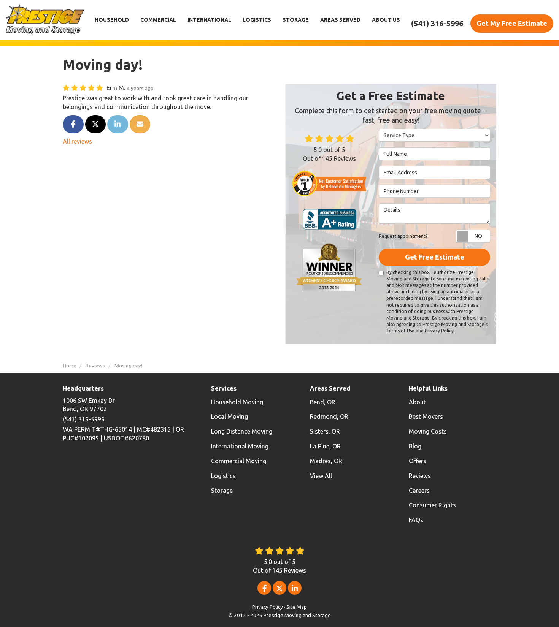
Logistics (223, 475)
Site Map (296, 607)
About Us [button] (386, 20)
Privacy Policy (439, 330)
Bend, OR (322, 402)
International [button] (209, 20)
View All (321, 475)
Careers (419, 490)
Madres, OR (326, 461)
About (417, 402)
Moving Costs (428, 431)
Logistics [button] (257, 20)
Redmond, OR (329, 416)
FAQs (416, 519)
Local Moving (229, 416)
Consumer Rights (432, 505)
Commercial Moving (238, 461)
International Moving (239, 446)
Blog (415, 446)
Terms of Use (400, 330)
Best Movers (426, 416)
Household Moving (237, 402)
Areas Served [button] (340, 20)
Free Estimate (511, 23)
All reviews (77, 141)
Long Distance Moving (241, 431)
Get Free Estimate (434, 257)
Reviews (420, 475)
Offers (417, 461)
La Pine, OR (325, 446)
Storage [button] (296, 20)
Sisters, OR (325, 431)
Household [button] (112, 20)
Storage (222, 490)
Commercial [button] (158, 20)
